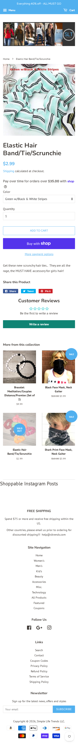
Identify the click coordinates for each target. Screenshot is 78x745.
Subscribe (64, 709)
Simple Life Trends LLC (50, 721)
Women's (39, 560)
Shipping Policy (39, 682)
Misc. (39, 587)
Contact (39, 655)
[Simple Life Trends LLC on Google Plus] (39, 628)
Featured (39, 603)
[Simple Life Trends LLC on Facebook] (29, 628)
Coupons (39, 608)
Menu (11, 10)
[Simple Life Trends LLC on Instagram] (49, 628)
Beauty (39, 576)
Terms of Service (39, 676)
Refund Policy (39, 671)
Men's (39, 566)
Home (6, 59)
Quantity (9, 209)
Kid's (39, 571)
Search (39, 650)
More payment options (39, 254)
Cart (72, 10)
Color (6, 192)
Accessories (39, 582)
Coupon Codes (39, 661)
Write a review (39, 324)
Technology (39, 592)
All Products (39, 597)
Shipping (8, 171)
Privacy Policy (39, 666)
